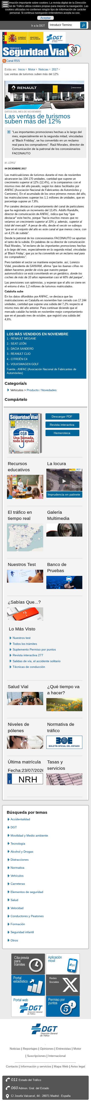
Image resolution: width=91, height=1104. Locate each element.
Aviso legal (78, 1066)
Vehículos (17, 875)
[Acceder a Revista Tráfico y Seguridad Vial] (42, 50)
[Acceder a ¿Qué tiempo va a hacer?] (64, 704)
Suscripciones (36, 1055)
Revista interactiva (62, 424)
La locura (64, 481)
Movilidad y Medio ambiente (29, 835)
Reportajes (30, 1048)
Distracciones (20, 859)
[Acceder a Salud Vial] (25, 698)
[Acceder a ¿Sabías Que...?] (25, 613)
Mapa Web (61, 1066)
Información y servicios (36, 1066)
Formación (18, 924)
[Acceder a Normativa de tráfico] (64, 742)
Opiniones (47, 1048)
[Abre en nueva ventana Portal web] (28, 1006)
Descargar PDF (62, 416)
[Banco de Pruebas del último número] (64, 582)
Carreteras (18, 883)
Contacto (12, 1066)
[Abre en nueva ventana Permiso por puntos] (63, 1006)
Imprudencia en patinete (64, 494)
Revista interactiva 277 (28, 655)
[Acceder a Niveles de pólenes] (25, 742)
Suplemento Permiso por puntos (34, 649)
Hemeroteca (62, 433)
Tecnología (18, 843)
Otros (14, 940)
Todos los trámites (25, 643)
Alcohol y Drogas (22, 851)
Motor (31, 69)
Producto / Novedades (42, 390)
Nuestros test (21, 638)
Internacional (57, 1055)
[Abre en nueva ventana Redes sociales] (63, 985)
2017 (55, 69)
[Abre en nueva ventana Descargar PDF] (23, 434)
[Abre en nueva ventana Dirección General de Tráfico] (54, 38)
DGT (14, 827)
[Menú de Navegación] (5, 4)
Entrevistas (63, 1048)
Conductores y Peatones (27, 916)
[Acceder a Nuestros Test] (25, 576)
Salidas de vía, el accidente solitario (37, 661)
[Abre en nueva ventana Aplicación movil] (63, 964)
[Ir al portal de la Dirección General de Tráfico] (45, 1029)
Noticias (43, 69)
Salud (14, 900)
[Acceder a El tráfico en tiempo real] (25, 537)
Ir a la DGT (38, 25)
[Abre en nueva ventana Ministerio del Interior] (22, 38)
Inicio (21, 69)
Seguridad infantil (22, 932)
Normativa (17, 867)
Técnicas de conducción (29, 666)
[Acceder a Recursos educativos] (25, 487)
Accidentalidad (20, 819)
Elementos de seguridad (27, 892)
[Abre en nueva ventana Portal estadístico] (28, 985)
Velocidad (17, 908)
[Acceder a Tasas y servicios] (64, 779)
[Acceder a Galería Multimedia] (64, 530)
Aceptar (45, 18)
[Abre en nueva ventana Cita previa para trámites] (28, 964)
